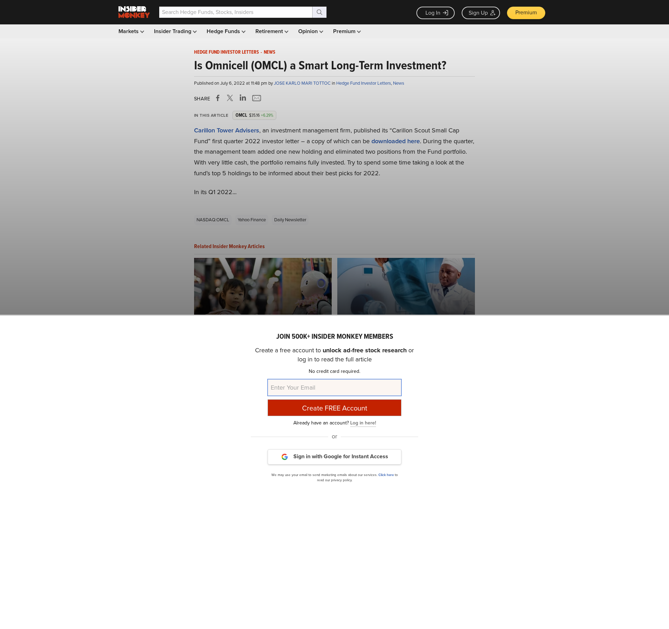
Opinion (308, 31)
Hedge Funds (224, 31)
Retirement (269, 31)
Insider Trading (173, 31)
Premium (526, 12)
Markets (129, 31)
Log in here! (363, 422)
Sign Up (478, 13)
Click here (386, 474)
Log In (432, 13)
